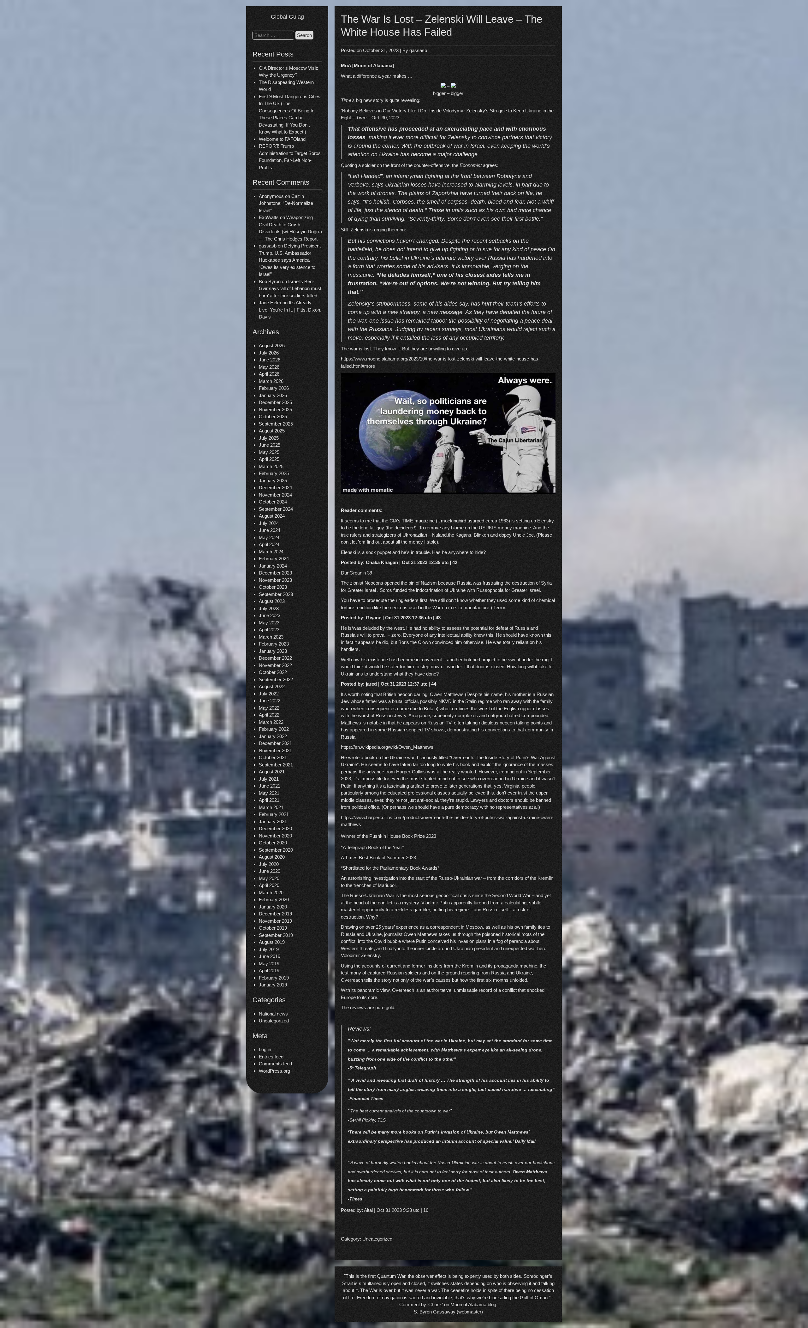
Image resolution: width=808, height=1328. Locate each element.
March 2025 (271, 466)
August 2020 (272, 857)
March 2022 (271, 722)
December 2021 (275, 743)
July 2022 (269, 693)
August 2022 (272, 686)
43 (438, 617)
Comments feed (275, 1063)
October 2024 (273, 501)
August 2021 (272, 771)
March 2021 (271, 807)
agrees (490, 165)
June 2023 (269, 615)
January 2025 (273, 480)
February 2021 (274, 814)
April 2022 (269, 715)
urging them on (389, 229)
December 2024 (275, 487)
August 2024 (272, 516)
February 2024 (274, 558)
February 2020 (274, 899)
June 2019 (269, 956)
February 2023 (274, 643)
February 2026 (274, 388)
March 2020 (271, 892)
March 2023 (271, 637)
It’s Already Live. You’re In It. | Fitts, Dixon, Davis (290, 309)
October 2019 (273, 928)
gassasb (418, 50)
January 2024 (273, 566)
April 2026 (269, 374)
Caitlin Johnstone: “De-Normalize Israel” (286, 203)
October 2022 (273, 672)
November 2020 (275, 835)
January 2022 (273, 736)
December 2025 (275, 402)
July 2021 (269, 779)
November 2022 (275, 665)
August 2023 (272, 601)
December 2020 (275, 828)
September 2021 (276, 764)
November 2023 (275, 580)
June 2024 (269, 530)
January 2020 (273, 906)
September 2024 (276, 509)
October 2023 (273, 587)
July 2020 (269, 864)
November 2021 (275, 750)
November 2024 (275, 494)
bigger (439, 93)
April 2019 (269, 970)
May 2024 (269, 537)
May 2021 (269, 793)
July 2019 (269, 949)
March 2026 (271, 381)
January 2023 (273, 651)
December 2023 (275, 572)
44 (433, 684)
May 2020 (269, 878)
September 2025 (276, 423)
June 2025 (269, 445)
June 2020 (269, 871)
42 (454, 562)
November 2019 (275, 921)
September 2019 (276, 935)
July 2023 (269, 608)
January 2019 (273, 984)
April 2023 (269, 629)
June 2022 (269, 700)
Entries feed (271, 1056)
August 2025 (272, 430)
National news (273, 1013)
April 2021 (269, 800)
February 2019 (274, 977)
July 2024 (269, 523)
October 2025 (273, 416)
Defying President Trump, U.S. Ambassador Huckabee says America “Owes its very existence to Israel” (290, 260)
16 (425, 1210)
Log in (265, 1049)
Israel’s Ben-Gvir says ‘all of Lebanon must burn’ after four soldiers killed (290, 288)
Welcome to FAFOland (282, 139)
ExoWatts (269, 217)
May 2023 (269, 622)
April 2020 (269, 885)
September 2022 (276, 679)
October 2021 (273, 757)
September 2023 (276, 594)
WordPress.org (274, 1071)
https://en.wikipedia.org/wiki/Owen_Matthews (387, 747)
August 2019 (272, 942)
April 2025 (269, 459)
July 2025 (269, 438)
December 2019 (275, 913)
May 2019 (269, 963)
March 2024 (271, 551)
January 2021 (273, 821)
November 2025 (275, 409)
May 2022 (269, 708)
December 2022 (275, 658)
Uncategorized (274, 1020)
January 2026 (273, 395)
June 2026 (269, 359)
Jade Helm (270, 302)
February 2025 (274, 473)
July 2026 (269, 352)
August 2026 (272, 345)
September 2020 (276, 850)
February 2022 (274, 729)
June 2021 (269, 786)
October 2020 (273, 842)
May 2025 (269, 452)
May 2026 (269, 367)
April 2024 (269, 544)
